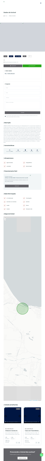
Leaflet (30, 400)
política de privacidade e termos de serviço (13, 116)
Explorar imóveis (22, 458)
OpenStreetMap (35, 400)
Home (6, 15)
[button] (5, 218)
